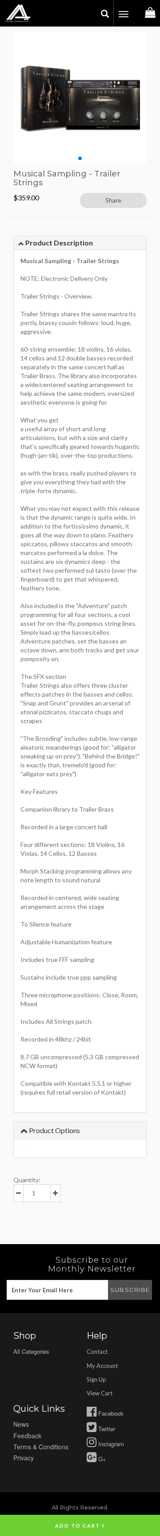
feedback (27, 1435)
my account (102, 1365)
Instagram (110, 1444)
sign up (96, 1379)
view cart (99, 1393)
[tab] (80, 243)
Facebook (110, 1413)
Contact (97, 1351)
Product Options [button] (54, 1130)
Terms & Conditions (40, 1446)
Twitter (105, 1429)
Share (113, 200)
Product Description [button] (58, 242)
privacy (23, 1457)
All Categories (31, 1351)
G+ (101, 1459)
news (21, 1424)
